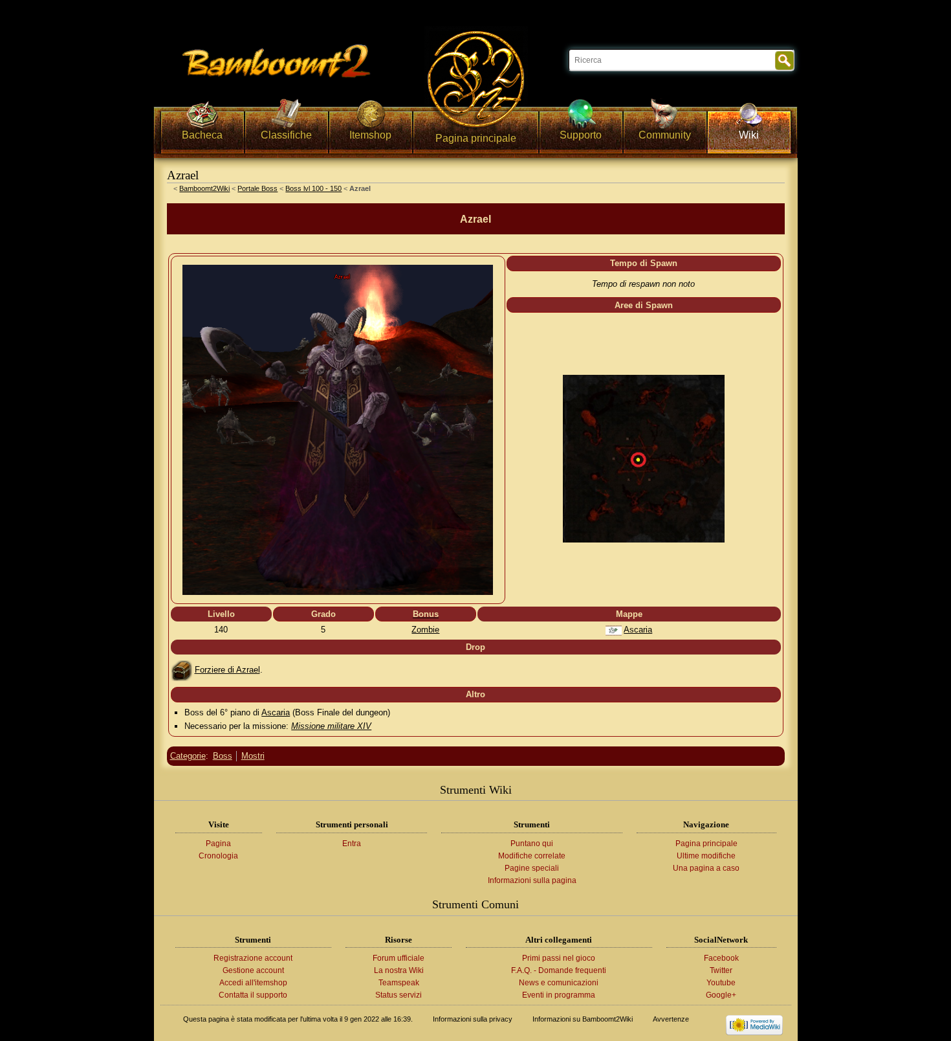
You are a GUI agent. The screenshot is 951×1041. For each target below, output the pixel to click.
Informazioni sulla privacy (472, 1019)
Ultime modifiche (706, 855)
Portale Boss (257, 188)
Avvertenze (671, 1019)
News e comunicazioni (558, 982)
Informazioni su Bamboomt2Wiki (582, 1019)
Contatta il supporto (253, 995)
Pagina (218, 843)
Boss (222, 756)
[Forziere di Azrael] (181, 670)
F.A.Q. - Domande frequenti (558, 970)
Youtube (721, 982)
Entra (351, 843)
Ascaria (638, 629)
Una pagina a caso (706, 868)
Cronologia (218, 855)
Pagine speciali (532, 868)
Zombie (425, 629)
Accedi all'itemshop (253, 982)
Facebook (721, 958)
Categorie (188, 756)
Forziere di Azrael (227, 670)
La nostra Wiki (399, 970)
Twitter (721, 970)
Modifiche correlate (531, 855)
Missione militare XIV (331, 726)
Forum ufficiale (398, 958)
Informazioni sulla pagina (532, 880)
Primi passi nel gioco (558, 958)
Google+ (721, 995)
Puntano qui (531, 843)
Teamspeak (398, 982)
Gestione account (253, 970)
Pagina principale (706, 843)
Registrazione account (252, 958)
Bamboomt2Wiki (204, 188)
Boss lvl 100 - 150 (313, 188)
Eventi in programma (558, 995)
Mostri (253, 756)
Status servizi (398, 995)
